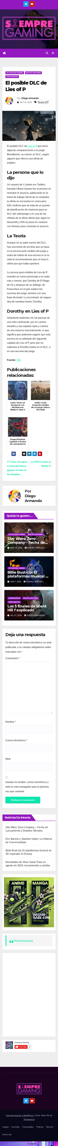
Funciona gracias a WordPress (20, 1115)
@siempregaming (23, 940)
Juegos (5, 1127)
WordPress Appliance (17, 1143)
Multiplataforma (33, 73)
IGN (19, 360)
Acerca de (6, 1134)
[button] (47, 53)
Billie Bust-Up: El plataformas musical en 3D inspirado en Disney (28, 576)
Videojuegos (12, 76)
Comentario (12, 658)
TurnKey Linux (43, 1143)
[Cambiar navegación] (53, 53)
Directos (50, 1127)
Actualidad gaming (14, 73)
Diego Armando (30, 98)
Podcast (40, 1127)
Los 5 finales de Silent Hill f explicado (26, 608)
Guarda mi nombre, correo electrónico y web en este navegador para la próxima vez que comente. (27, 787)
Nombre (10, 722)
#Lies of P (43, 102)
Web (8, 759)
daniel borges (36, 548)
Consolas (15, 1127)
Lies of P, (32, 146)
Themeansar (29, 1119)
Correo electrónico (16, 740)
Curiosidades (14, 598)
